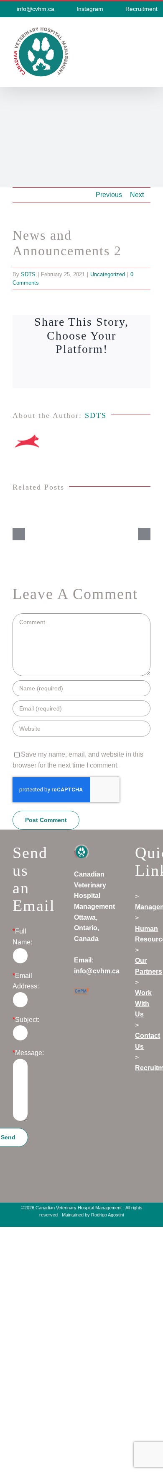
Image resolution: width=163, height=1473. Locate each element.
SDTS (28, 274)
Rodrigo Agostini (107, 1214)
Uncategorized (107, 274)
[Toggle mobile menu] (147, 30)
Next (137, 194)
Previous (109, 194)
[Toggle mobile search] (132, 30)
